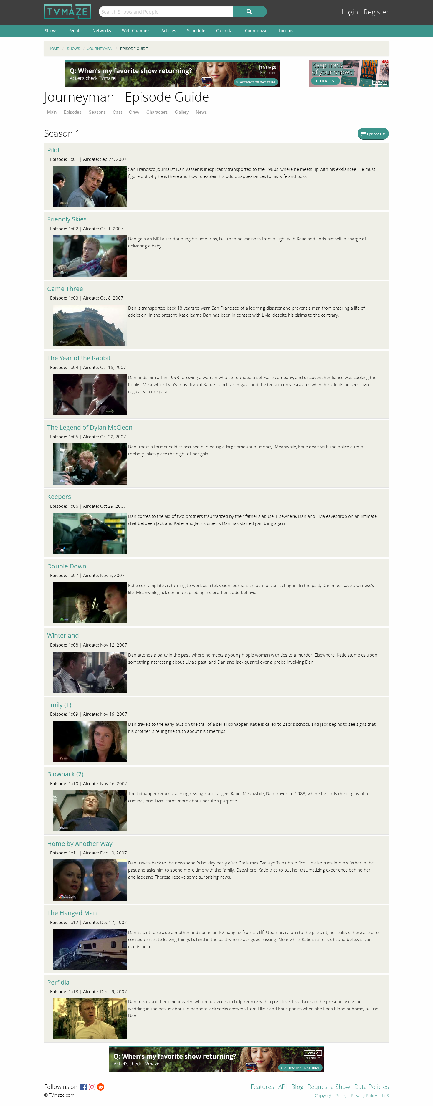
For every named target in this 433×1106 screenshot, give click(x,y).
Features (262, 1087)
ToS (385, 1096)
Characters (157, 112)
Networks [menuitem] (101, 30)
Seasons (97, 112)
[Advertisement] (172, 73)
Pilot (53, 150)
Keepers (59, 496)
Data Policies (371, 1087)
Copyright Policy (330, 1096)
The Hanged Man (72, 913)
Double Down (66, 566)
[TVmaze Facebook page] (83, 1087)
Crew (134, 112)
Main (52, 112)
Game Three (65, 289)
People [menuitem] (75, 30)
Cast (117, 112)
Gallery (182, 112)
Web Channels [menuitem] (136, 30)
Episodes (73, 112)
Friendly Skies (67, 219)
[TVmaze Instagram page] (92, 1087)
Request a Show (329, 1087)
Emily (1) (59, 705)
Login (350, 12)
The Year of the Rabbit (78, 358)
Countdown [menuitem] (256, 30)
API (282, 1087)
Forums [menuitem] (286, 30)
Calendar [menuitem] (225, 30)
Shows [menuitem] (51, 30)
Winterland (63, 635)
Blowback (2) (65, 774)
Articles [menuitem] (168, 30)
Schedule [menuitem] (196, 30)
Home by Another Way (80, 843)
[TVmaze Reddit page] (101, 1087)
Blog (297, 1087)
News (201, 112)
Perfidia (58, 982)
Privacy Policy (364, 1096)
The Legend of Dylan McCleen (90, 427)
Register (376, 12)
